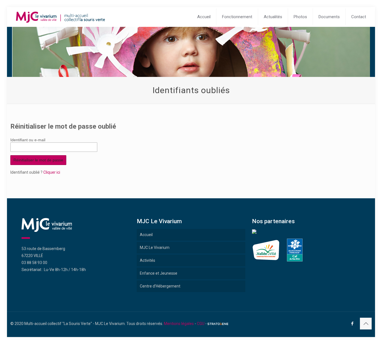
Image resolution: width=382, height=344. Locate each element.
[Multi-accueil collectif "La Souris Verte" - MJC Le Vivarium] (60, 17)
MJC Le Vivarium (154, 247)
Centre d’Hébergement (160, 286)
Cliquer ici (51, 172)
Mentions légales (179, 323)
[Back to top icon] (366, 323)
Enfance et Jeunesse (158, 273)
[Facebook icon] (352, 323)
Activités (147, 260)
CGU (200, 323)
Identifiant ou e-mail (27, 139)
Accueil (146, 234)
